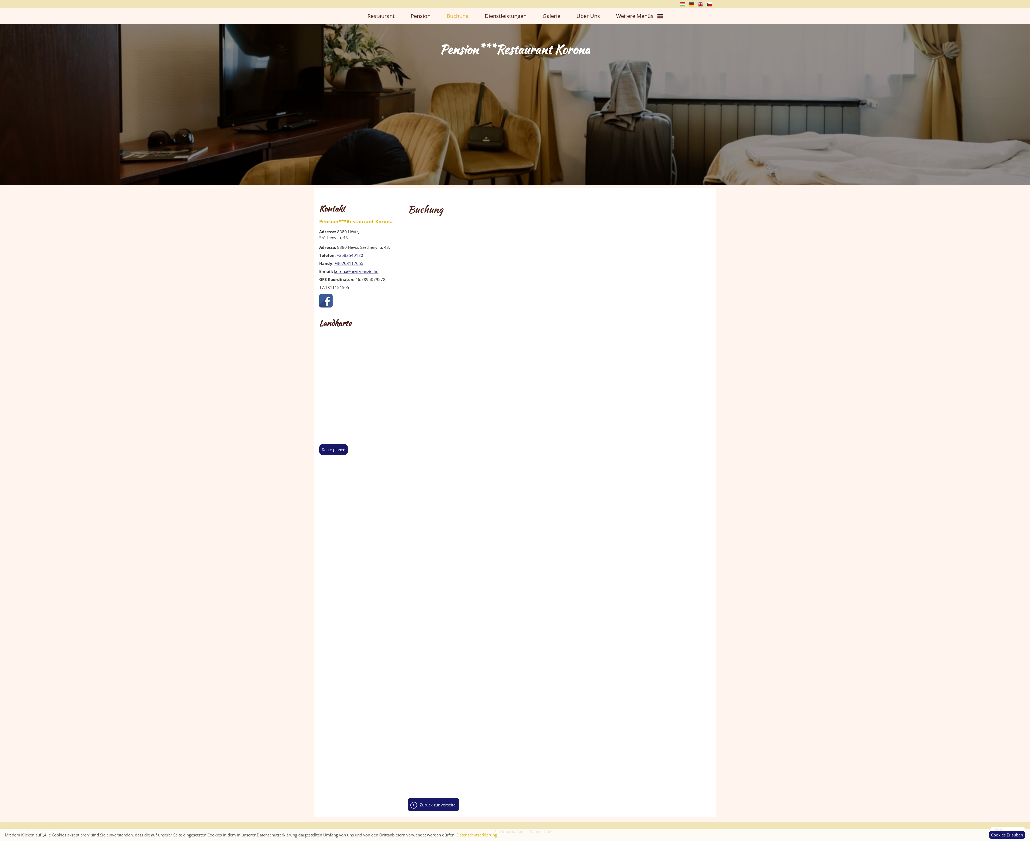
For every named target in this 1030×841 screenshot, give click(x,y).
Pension (421, 16)
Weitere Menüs (634, 16)
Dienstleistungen (506, 16)
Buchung (458, 16)
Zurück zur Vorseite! (438, 804)
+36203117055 (348, 263)
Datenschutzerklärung (477, 835)
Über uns (588, 16)
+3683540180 (350, 255)
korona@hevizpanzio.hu (356, 271)
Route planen (333, 450)
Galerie (551, 16)
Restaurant (381, 16)
